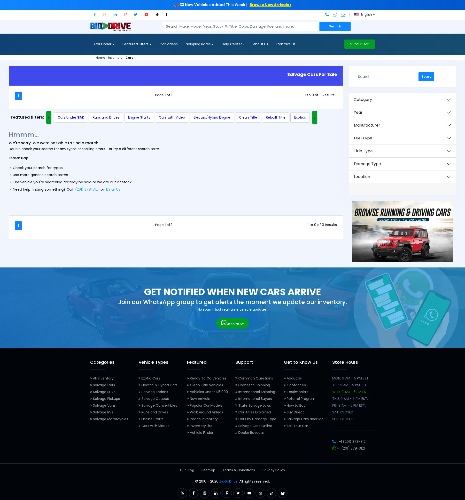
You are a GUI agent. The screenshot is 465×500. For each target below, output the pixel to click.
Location (362, 176)
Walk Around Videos (206, 412)
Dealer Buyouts (250, 432)
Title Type (363, 151)
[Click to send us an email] (343, 14)
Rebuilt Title (276, 117)
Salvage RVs (102, 412)
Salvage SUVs (103, 391)
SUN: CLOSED (342, 419)
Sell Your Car (358, 44)
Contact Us (285, 44)
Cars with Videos (154, 425)
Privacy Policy (274, 470)
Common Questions (255, 378)
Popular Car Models (205, 405)
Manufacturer (367, 125)
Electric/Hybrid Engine (212, 117)
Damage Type (367, 164)
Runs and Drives (106, 117)
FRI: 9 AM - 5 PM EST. (349, 405)
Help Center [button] (232, 44)
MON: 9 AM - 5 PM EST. (350, 378)
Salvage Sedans (154, 391)
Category (363, 99)
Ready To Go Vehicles (207, 378)
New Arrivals (199, 398)
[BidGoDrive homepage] (111, 28)
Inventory (115, 58)
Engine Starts (139, 117)
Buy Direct (295, 412)
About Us (260, 44)
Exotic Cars (150, 378)
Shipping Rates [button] (199, 44)
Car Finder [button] (103, 44)
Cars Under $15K (71, 117)
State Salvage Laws (254, 405)
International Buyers (254, 398)
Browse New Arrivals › (270, 4)
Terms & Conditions (239, 470)
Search (335, 26)
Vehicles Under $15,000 (208, 391)
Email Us (113, 189)
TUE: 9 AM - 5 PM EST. (349, 385)
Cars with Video (172, 117)
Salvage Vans (104, 405)
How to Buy (295, 405)
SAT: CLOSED (342, 412)
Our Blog (187, 470)
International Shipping (256, 391)
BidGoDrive (228, 481)
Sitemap (209, 470)
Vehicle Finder (201, 432)
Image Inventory (203, 419)
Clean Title (248, 117)
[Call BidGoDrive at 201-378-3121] (327, 14)
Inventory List (200, 425)
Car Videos (169, 44)
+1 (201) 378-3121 (352, 441)
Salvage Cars (103, 385)
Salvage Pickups (106, 398)
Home (100, 58)
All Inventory (103, 378)
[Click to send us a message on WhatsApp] (335, 14)
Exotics (300, 117)
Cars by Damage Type (256, 419)
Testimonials (297, 391)
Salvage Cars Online (254, 425)
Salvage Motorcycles (110, 419)
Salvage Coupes (154, 398)
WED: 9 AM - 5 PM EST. (350, 391)
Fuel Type (363, 138)
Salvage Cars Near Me (305, 419)
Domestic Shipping (253, 385)
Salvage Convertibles (158, 405)
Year (358, 112)
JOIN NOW (235, 324)
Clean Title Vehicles (206, 385)
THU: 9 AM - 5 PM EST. (350, 398)
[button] (95, 14)
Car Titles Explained (254, 412)
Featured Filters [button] (136, 44)
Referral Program (300, 398)
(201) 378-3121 (87, 189)
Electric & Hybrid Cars (159, 385)
